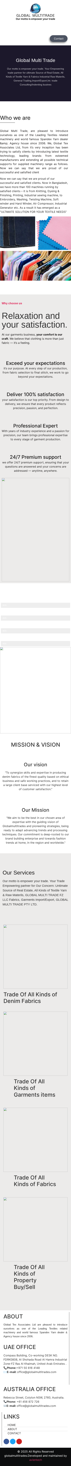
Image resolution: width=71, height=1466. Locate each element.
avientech (35, 1460)
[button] (35, 28)
